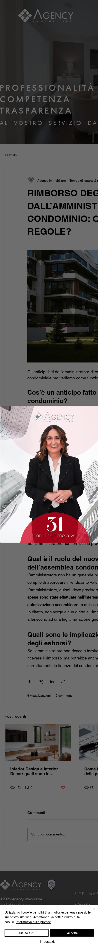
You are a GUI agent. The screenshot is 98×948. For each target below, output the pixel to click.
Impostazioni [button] (49, 941)
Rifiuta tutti (26, 933)
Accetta (72, 933)
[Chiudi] (91, 911)
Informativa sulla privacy (33, 921)
